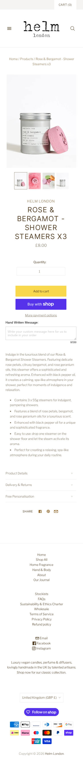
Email (43, 638)
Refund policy (41, 624)
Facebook (43, 643)
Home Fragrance (41, 565)
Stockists (41, 594)
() (65, 4)
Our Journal (41, 580)
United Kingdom (39, 697)
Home (13, 59)
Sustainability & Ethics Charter (41, 604)
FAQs (41, 599)
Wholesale (41, 609)
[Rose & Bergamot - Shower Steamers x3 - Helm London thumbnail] (20, 180)
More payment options (41, 315)
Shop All (41, 559)
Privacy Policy (42, 619)
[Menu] (9, 28)
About (41, 575)
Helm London (41, 201)
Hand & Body (41, 570)
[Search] (72, 28)
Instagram (43, 648)
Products (26, 59)
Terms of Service (41, 614)
